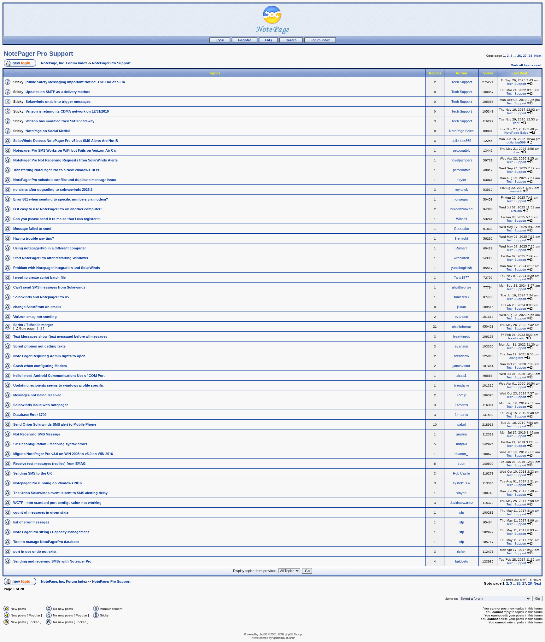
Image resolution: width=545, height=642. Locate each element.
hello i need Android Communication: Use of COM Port (59, 375)
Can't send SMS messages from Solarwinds (49, 287)
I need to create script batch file (39, 277)
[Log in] (220, 42)
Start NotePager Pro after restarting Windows (50, 258)
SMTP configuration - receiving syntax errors (50, 444)
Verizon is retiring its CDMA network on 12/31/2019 (67, 111)
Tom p (461, 395)
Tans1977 (461, 277)
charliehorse (461, 327)
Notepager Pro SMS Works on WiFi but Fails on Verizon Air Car (65, 150)
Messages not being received (37, 395)
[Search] (291, 42)
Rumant (461, 248)
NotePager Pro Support (38, 53)
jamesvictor (461, 366)
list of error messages (31, 522)
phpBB (263, 634)
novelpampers (461, 160)
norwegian (461, 199)
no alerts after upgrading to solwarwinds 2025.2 (52, 189)
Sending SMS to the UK (32, 473)
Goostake (461, 229)
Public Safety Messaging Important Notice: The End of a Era (75, 82)
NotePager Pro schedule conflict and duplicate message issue (64, 180)
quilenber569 (461, 141)
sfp (461, 512)
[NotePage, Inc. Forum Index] (320, 42)
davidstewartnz (461, 503)
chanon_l (461, 454)
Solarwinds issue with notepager (40, 405)
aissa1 (461, 375)
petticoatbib (461, 150)
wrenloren (461, 258)
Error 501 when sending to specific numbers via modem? (60, 199)
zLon (461, 463)
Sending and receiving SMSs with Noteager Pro (52, 561)
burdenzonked (461, 209)
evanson (461, 316)
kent (516, 123)
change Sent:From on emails (37, 307)
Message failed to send (32, 229)
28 (530, 55)
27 (525, 55)
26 (519, 55)
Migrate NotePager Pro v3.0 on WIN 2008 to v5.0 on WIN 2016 (63, 454)
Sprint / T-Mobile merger (33, 325)
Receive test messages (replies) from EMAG (49, 463)
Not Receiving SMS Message (36, 434)
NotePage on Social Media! (48, 131)
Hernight (461, 238)
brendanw (461, 356)
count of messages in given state (40, 512)
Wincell (461, 219)
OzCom (516, 211)
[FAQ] (268, 42)
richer (461, 551)
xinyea (461, 493)
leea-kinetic (461, 336)
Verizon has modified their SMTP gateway (60, 121)
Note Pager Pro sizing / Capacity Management (51, 532)
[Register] (244, 42)
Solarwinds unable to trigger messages (58, 101)
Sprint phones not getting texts (39, 346)
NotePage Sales (461, 131)
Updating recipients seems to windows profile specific (58, 385)
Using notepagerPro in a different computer (49, 248)
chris (516, 152)
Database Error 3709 (29, 415)
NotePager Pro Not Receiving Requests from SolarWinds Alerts (65, 160)
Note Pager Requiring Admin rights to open (49, 356)
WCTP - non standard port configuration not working (57, 503)
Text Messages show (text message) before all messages (60, 336)
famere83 (461, 297)
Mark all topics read (526, 65)
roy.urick (461, 189)
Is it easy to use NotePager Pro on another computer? (58, 209)
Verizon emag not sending (35, 316)
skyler (461, 180)
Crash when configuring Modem (40, 366)
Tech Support (461, 82)
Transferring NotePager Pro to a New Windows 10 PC (57, 170)
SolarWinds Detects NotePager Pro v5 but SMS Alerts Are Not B (65, 141)
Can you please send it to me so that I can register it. (57, 219)
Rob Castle (461, 473)
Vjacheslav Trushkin (283, 637)
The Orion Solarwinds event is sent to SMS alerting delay (60, 493)
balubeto (461, 561)
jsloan (461, 307)
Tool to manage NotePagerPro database (46, 542)
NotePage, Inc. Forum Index (64, 63)
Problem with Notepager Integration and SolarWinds (56, 268)
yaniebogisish (461, 268)
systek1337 (462, 483)
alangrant (516, 357)
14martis (461, 405)
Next (537, 55)
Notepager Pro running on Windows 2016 (47, 483)
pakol (461, 424)
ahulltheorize (461, 287)
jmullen (461, 434)
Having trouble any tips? (33, 238)
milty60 (461, 444)
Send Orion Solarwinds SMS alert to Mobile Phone (54, 424)
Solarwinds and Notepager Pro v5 (41, 297)
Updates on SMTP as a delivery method (58, 92)
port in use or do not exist (34, 551)
